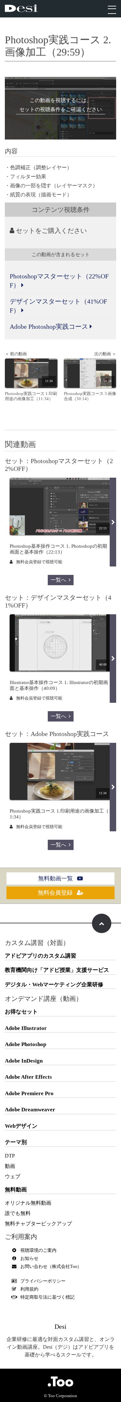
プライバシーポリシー (43, 1281)
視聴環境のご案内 (38, 1250)
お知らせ (29, 1258)
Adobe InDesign (24, 1061)
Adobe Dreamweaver (30, 1109)
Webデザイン (21, 1126)
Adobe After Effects (28, 1077)
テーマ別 (16, 1142)
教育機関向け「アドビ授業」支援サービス (57, 970)
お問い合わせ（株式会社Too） (51, 1266)
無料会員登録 (56, 892)
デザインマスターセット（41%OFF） (58, 306)
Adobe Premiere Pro (29, 1093)
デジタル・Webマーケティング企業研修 (54, 984)
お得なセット (21, 1012)
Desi (60, 1326)
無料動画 (16, 1190)
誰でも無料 (18, 1213)
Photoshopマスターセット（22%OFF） (59, 281)
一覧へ (58, 580)
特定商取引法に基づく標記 (47, 1297)
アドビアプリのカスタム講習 (40, 956)
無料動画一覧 (56, 878)
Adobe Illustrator (26, 1028)
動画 (10, 1166)
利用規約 (29, 1289)
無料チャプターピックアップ (38, 1223)
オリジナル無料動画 (28, 1203)
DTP (10, 1155)
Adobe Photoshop (25, 1044)
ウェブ (12, 1176)
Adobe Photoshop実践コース (50, 326)
